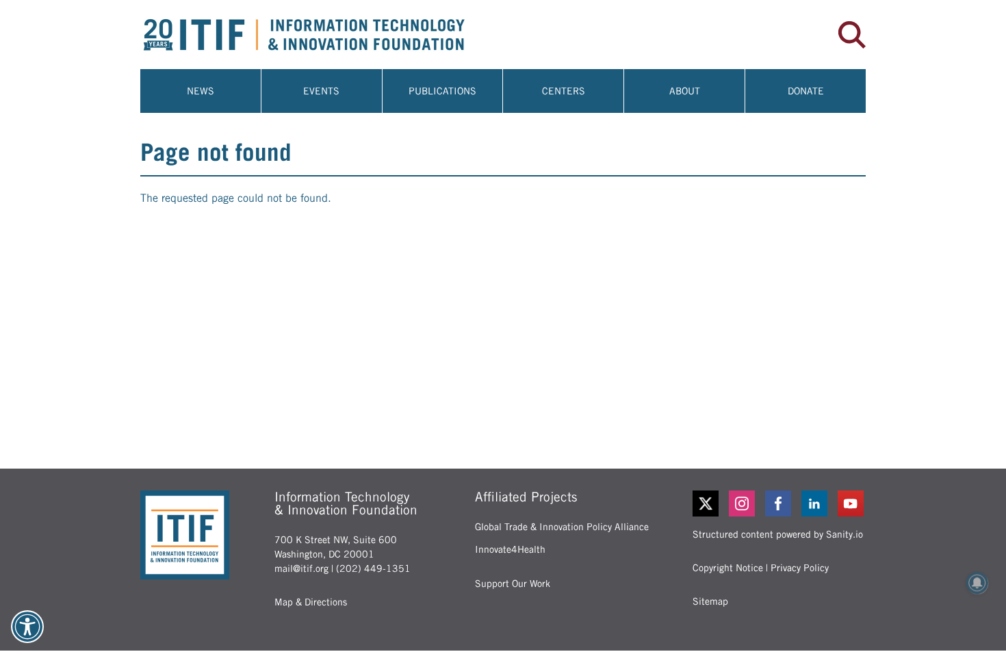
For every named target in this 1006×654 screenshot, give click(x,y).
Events (321, 91)
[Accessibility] (27, 626)
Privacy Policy (800, 568)
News (200, 91)
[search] (852, 35)
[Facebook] (779, 503)
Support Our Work (512, 583)
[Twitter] (706, 503)
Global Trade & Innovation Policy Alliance (562, 527)
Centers (563, 91)
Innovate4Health (510, 549)
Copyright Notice (728, 568)
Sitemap (710, 601)
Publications (442, 91)
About (684, 91)
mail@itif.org (301, 568)
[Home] (321, 34)
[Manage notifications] (977, 583)
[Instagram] (743, 503)
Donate (806, 91)
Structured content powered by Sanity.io (778, 534)
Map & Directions (310, 602)
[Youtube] (852, 503)
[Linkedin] (815, 503)
